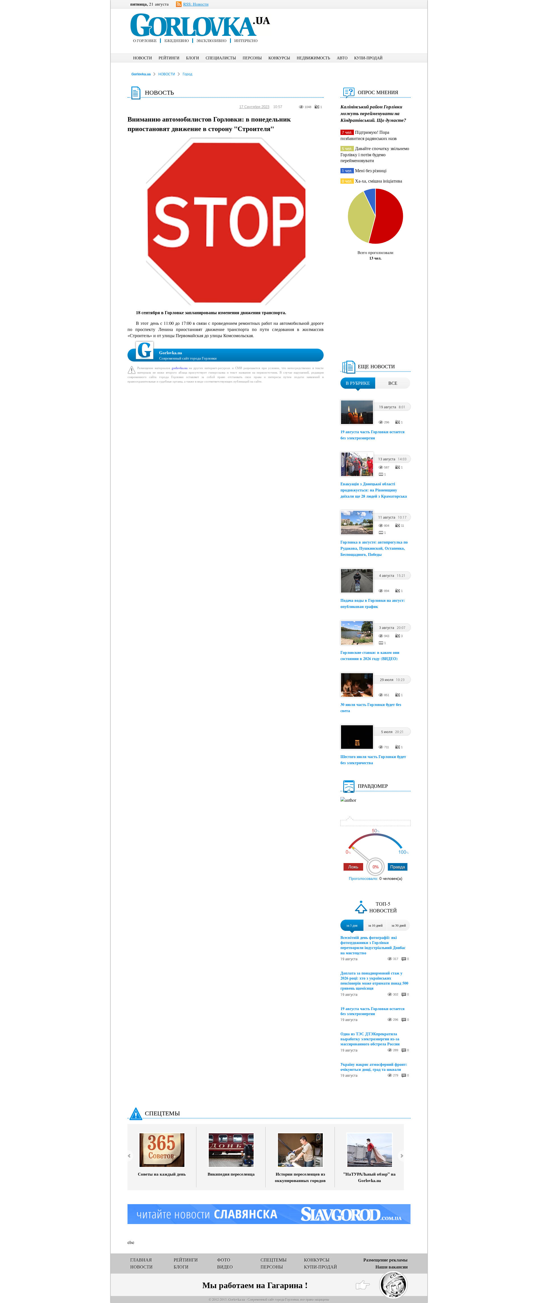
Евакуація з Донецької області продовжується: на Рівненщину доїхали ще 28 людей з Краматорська (373, 490)
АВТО (342, 57)
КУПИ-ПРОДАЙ (368, 57)
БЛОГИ (192, 57)
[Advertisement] (350, 21)
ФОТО (223, 1260)
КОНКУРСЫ (279, 57)
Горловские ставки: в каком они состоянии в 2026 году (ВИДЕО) (369, 655)
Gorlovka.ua (141, 74)
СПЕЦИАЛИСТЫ (221, 57)
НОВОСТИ (142, 57)
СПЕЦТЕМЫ (162, 1113)
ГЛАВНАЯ (141, 1260)
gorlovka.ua (179, 368)
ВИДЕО (225, 1267)
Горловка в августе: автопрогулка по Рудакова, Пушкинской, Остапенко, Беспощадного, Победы (374, 548)
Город (187, 74)
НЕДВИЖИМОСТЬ (313, 57)
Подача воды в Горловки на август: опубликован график (372, 603)
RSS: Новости (195, 4)
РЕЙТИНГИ (169, 57)
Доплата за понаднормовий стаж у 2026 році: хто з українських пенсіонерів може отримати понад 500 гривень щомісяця (374, 981)
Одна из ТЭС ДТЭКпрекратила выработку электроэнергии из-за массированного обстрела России (370, 1039)
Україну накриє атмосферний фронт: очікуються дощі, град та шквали (373, 1067)
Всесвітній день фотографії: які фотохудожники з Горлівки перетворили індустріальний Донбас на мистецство (372, 945)
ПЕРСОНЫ (252, 57)
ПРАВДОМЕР (373, 785)
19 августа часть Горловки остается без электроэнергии (372, 435)
